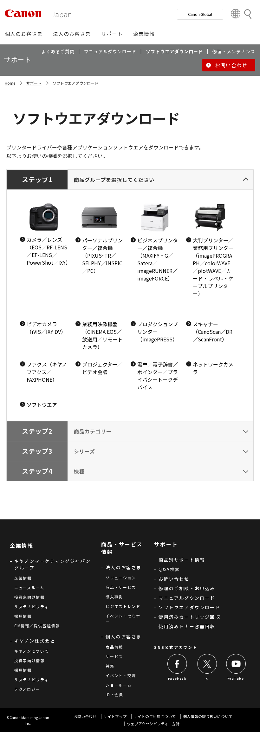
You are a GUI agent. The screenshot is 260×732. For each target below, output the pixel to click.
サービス (114, 656)
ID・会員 (114, 694)
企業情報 (23, 578)
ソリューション (121, 577)
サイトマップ (115, 716)
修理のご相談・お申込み (187, 588)
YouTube (235, 678)
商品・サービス (121, 587)
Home (10, 83)
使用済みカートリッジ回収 (189, 617)
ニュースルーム (29, 587)
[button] (23, 34)
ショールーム (119, 685)
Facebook (177, 678)
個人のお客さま (123, 636)
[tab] (130, 295)
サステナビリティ (31, 606)
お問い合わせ (174, 579)
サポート (34, 83)
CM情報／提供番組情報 (37, 625)
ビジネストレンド (123, 606)
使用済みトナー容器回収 (187, 626)
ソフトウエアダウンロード (189, 607)
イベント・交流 (121, 675)
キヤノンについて (31, 651)
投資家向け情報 (29, 597)
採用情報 (23, 616)
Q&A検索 (169, 569)
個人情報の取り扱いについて (207, 716)
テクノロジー (27, 689)
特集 (110, 666)
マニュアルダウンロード (187, 598)
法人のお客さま (123, 567)
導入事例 (114, 596)
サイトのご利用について (155, 716)
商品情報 (114, 647)
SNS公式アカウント (175, 647)
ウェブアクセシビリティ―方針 (153, 723)
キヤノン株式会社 (34, 640)
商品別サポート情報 (182, 560)
